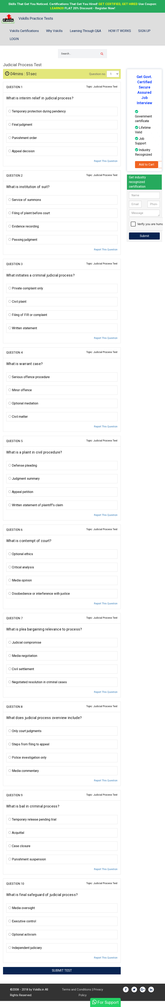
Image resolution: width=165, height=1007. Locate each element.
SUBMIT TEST (62, 970)
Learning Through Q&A (85, 31)
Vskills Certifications (24, 31)
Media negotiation (24, 656)
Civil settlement (22, 669)
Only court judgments (26, 731)
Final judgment (21, 125)
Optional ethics (22, 554)
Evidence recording (25, 226)
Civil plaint (18, 301)
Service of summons (26, 200)
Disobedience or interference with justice (40, 594)
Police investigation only (28, 757)
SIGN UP (144, 31)
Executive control (23, 921)
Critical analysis (22, 567)
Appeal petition (22, 492)
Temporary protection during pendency (38, 111)
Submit (144, 236)
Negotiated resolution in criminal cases (39, 682)
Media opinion (21, 580)
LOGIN (14, 39)
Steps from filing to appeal (30, 744)
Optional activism (23, 934)
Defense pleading (24, 465)
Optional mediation (24, 403)
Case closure (20, 846)
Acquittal (17, 833)
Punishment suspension (28, 859)
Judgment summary (25, 478)
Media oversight (23, 908)
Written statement (24, 328)
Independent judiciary (26, 948)
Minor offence (21, 390)
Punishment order (24, 138)
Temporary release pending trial (33, 819)
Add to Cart (146, 164)
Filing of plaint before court (30, 213)
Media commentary (25, 771)
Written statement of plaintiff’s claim (37, 505)
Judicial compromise (26, 642)
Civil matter (19, 417)
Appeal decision (23, 151)
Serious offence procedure (30, 377)
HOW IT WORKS (119, 31)
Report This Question (106, 161)
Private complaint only (27, 288)
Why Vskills (54, 31)
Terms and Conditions (76, 989)
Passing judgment (24, 240)
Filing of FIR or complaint (29, 315)
